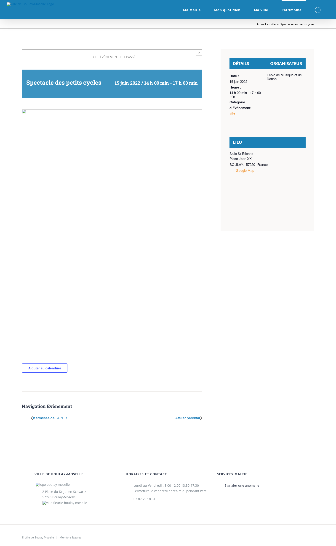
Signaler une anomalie (242, 485)
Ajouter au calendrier (44, 368)
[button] (317, 9)
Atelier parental (187, 418)
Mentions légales (70, 537)
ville (232, 113)
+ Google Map (243, 170)
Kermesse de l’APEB (50, 418)
